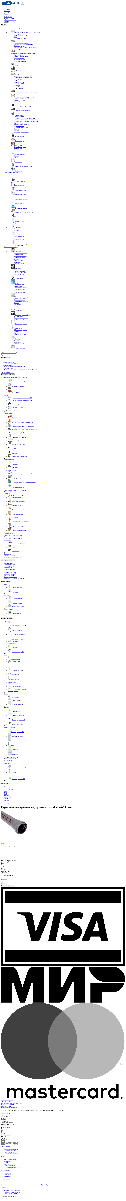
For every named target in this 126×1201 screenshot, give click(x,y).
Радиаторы (18, 234)
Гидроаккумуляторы (21, 208)
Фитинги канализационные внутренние (26, 121)
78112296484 (8, 17)
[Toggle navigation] (1, 5)
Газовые (16, 230)
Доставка (7, 12)
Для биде (17, 262)
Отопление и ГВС (9, 1152)
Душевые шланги (19, 292)
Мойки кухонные (20, 348)
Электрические (18, 228)
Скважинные (19, 177)
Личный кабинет (6, 1170)
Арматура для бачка (20, 272)
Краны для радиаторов (21, 56)
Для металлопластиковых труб (23, 77)
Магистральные (19, 185)
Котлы (17, 227)
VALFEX (7, 786)
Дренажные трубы (19, 123)
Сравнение (7, 1174)
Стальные (17, 340)
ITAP (5, 794)
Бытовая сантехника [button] (10, 247)
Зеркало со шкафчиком (21, 301)
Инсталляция (19, 278)
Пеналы (16, 303)
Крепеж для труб (20, 154)
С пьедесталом (18, 316)
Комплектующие (19, 239)
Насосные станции (20, 190)
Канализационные (20, 194)
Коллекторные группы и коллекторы (26, 92)
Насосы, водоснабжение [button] (11, 172)
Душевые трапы (19, 126)
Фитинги (18, 74)
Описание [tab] (4, 1107)
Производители (5, 783)
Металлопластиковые (20, 35)
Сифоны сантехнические (21, 124)
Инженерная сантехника (11, 1153)
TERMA (6, 795)
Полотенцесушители (21, 324)
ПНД (15, 37)
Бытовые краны (19, 58)
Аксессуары (18, 328)
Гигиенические (18, 291)
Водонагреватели (20, 244)
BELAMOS (7, 797)
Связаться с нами (6, 1106)
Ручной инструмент (20, 147)
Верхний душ (18, 286)
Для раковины (18, 254)
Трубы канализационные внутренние (25, 119)
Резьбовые (17, 85)
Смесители (18, 251)
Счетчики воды (19, 141)
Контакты (7, 11)
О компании (7, 9)
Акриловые (17, 342)
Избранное (7, 1176)
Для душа (17, 259)
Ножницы (17, 150)
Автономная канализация (21, 132)
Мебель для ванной (21, 296)
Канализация (19, 115)
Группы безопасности (20, 102)
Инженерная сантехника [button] (11, 28)
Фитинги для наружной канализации (25, 118)
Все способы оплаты (7, 1100)
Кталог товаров (8, 8)
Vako (5, 791)
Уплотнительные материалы (23, 166)
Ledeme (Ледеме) (9, 789)
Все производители (6, 803)
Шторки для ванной (20, 334)
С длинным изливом (20, 256)
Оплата (6, 14)
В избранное (4, 885)
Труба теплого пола (20, 38)
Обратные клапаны (20, 61)
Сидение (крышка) (19, 271)
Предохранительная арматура (24, 97)
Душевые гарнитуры (20, 287)
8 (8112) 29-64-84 (12, 1190)
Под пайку (21, 83)
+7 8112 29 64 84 (9, 18)
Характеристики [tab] (12, 1107)
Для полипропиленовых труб (23, 76)
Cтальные (21, 88)
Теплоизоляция (19, 136)
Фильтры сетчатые (19, 59)
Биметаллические (19, 236)
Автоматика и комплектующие (24, 212)
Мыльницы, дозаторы (20, 330)
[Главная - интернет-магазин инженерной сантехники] (13, 5)
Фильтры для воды (20, 221)
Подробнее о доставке (7, 1104)
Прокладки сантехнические (23, 106)
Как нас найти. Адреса (10, 1159)
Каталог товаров (5, 372)
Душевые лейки (19, 284)
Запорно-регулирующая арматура (25, 53)
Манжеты (17, 130)
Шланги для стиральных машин (23, 44)
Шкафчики (17, 304)
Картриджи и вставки (21, 199)
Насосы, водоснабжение (11, 1149)
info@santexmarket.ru (10, 20)
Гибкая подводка (19, 46)
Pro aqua (6, 798)
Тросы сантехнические (21, 127)
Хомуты (16, 157)
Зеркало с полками (19, 300)
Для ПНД (17, 80)
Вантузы (16, 129)
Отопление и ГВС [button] (9, 223)
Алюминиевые (18, 238)
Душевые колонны (19, 289)
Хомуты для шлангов (20, 49)
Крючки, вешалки (19, 333)
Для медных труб (19, 82)
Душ (16, 283)
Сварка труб (18, 148)
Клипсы (16, 156)
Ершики (16, 331)
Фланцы (17, 65)
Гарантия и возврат (9, 1165)
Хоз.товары (18, 171)
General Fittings (8, 788)
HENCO (6, 800)
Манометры (18, 162)
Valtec (5, 792)
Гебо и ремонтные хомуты (22, 110)
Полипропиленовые (20, 34)
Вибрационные (19, 203)
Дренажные (18, 217)
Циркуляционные (20, 181)
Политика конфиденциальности (13, 1167)
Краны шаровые (19, 55)
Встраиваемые (18, 260)
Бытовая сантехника (10, 1150)
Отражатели (18, 310)
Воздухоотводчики (19, 100)
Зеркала (16, 306)
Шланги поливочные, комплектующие (25, 47)
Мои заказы (7, 1173)
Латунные (21, 86)
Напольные (17, 269)
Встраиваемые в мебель (21, 318)
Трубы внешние (19, 116)
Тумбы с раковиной (20, 298)
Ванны (17, 339)
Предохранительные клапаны (23, 98)
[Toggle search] (1, 351)
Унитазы (17, 268)
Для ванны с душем (20, 257)
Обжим (20, 79)
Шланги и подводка (21, 43)
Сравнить (12, 885)
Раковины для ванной (21, 315)
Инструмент (19, 145)
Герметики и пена (20, 70)
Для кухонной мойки (20, 253)
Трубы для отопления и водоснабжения (27, 32)
